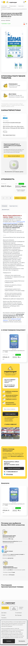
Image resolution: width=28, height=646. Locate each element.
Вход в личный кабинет (14, 156)
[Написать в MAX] (3, 547)
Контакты (3, 617)
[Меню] (4, 2)
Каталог (6, 607)
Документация (5, 209)
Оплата (3, 615)
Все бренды (14, 608)
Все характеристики (9, 135)
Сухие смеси (21, 6)
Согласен (9, 641)
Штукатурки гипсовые (5, 7)
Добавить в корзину (20, 197)
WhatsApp (9, 474)
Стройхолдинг (4, 6)
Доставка (3, 612)
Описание (4, 206)
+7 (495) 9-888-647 (10, 424)
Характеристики (13, 206)
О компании (18, 612)
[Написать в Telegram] (3, 551)
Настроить (22, 641)
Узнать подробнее (10, 414)
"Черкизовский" (13, 87)
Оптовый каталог (12, 6)
